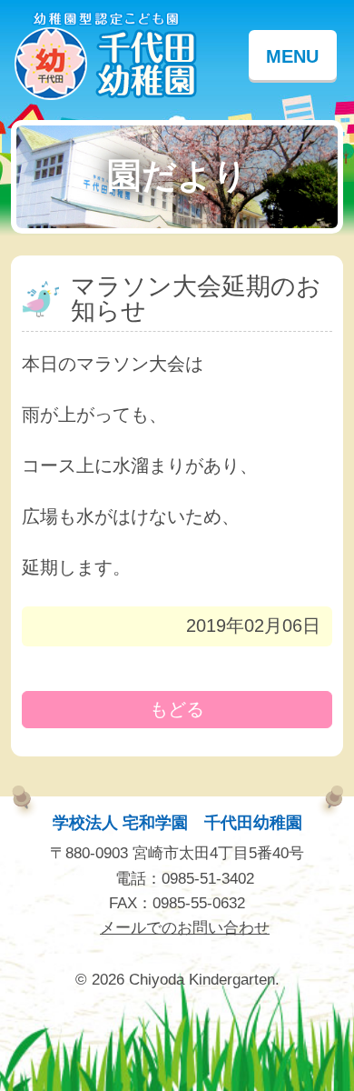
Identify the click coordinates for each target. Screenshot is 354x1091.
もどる (177, 709)
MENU (292, 56)
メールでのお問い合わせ (185, 927)
